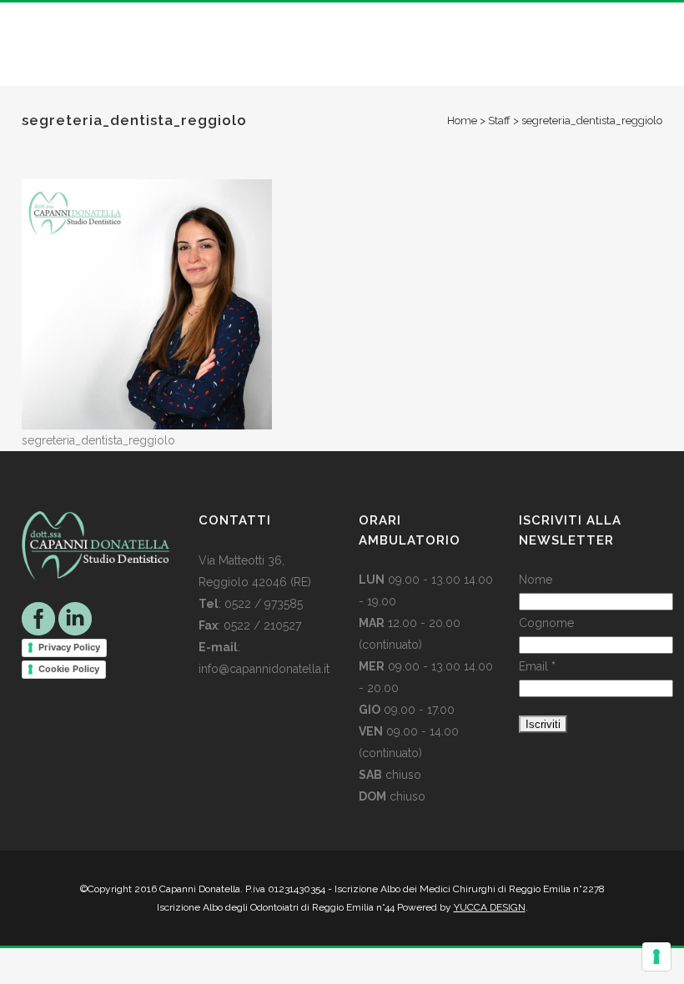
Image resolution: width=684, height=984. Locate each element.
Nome (535, 579)
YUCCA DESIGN (490, 907)
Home (462, 120)
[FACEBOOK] (38, 618)
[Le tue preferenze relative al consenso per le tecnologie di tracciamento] (656, 956)
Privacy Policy (69, 647)
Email (537, 666)
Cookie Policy (68, 669)
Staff (499, 120)
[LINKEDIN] (75, 618)
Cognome (546, 623)
